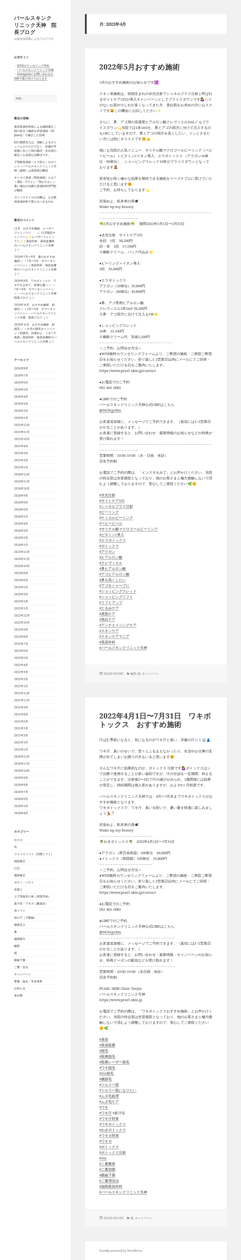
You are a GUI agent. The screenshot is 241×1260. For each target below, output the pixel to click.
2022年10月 (22, 622)
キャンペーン (22, 974)
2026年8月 (21, 368)
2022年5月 (21, 658)
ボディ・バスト (24, 882)
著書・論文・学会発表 (28, 981)
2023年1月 (21, 608)
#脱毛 (103, 1050)
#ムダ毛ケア (109, 1101)
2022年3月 (21, 672)
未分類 (18, 995)
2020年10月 (22, 771)
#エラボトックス (112, 540)
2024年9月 (21, 495)
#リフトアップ (110, 602)
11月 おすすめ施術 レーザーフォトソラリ (34, 230)
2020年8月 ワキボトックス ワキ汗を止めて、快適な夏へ (35, 283)
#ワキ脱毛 (107, 1067)
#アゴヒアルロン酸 (114, 574)
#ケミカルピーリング (116, 517)
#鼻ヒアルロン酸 (112, 568)
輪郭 (17, 946)
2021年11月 (22, 700)
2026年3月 (21, 404)
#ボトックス (109, 545)
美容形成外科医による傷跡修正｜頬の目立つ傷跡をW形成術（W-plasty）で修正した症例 (35, 131)
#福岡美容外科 (110, 1186)
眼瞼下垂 (19, 960)
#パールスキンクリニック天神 (123, 647)
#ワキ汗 (105, 1112)
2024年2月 (21, 538)
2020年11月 (22, 764)
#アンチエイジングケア (118, 625)
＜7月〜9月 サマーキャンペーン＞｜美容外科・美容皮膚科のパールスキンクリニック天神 (35, 265)
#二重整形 (107, 1163)
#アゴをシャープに (114, 585)
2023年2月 (21, 601)
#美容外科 (107, 642)
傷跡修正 (19, 875)
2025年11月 (22, 432)
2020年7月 (21, 792)
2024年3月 (21, 531)
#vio (103, 1158)
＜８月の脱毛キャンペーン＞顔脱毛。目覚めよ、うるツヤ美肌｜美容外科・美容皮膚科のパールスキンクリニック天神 (35, 335)
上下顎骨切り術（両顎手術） (32, 896)
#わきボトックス (112, 1129)
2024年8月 (21, 502)
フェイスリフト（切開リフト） (34, 854)
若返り (18, 889)
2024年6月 (21, 509)
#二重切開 (107, 1169)
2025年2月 (21, 460)
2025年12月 (22, 425)
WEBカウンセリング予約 (33, 66)
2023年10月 (22, 566)
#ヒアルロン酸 (110, 557)
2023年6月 (21, 580)
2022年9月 (21, 630)
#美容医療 (107, 1045)
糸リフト (19, 911)
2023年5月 (21, 587)
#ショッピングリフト (116, 596)
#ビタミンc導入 (111, 534)
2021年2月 (21, 742)
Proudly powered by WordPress (120, 1251)
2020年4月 (21, 813)
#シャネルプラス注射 (116, 506)
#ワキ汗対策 (109, 1118)
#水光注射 (107, 495)
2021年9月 (21, 707)
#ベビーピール (110, 523)
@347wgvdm (110, 410)
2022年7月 (21, 644)
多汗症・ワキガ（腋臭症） (31, 903)
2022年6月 (21, 651)
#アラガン (107, 551)
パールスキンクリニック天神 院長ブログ (35, 24)
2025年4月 (21, 446)
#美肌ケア (107, 613)
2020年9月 (21, 778)
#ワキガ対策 (109, 1135)
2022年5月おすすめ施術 (139, 67)
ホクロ (18, 840)
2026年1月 (21, 418)
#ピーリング (109, 512)
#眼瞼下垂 (107, 1175)
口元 (17, 868)
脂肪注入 (19, 925)
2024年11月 (22, 481)
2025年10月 (22, 439)
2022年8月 (21, 637)
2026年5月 (21, 389)
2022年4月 (21, 665)
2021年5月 (21, 728)
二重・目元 (21, 967)
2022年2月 (21, 679)
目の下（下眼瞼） (25, 918)
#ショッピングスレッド (118, 591)
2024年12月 (22, 474)
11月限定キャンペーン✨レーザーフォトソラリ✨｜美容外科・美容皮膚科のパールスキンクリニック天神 (35, 239)
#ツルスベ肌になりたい (118, 1090)
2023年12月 (22, 552)
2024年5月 (21, 516)
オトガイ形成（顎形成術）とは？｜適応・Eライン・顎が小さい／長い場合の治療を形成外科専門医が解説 (35, 183)
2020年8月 (21, 785)
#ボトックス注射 (112, 1152)
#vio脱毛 (106, 1073)
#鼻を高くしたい (112, 579)
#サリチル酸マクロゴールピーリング (128, 528)
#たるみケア (109, 608)
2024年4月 (21, 524)
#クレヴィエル (110, 562)
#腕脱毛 (105, 1079)
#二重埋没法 (109, 1180)
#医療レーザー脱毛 (114, 1062)
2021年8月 (21, 714)
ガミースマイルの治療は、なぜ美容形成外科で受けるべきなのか (35, 199)
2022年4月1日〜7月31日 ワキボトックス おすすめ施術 (155, 720)
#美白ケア (107, 619)
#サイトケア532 (112, 500)
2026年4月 (21, 397)
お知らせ (19, 988)
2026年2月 (21, 411)
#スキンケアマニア (114, 636)
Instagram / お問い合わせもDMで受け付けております (33, 76)
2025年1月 (21, 467)
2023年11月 (22, 559)
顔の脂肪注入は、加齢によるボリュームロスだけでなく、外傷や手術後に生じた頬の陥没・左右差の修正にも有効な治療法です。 (35, 148)
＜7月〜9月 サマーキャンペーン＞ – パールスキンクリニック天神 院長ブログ (36, 291)
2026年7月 (21, 375)
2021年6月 (21, 721)
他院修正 (19, 861)
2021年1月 (21, 749)
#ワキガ (105, 1141)
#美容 (103, 1039)
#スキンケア (109, 630)
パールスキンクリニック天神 (35, 70)
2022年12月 (22, 615)
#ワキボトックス (112, 1124)
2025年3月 (21, 453)
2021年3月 (21, 735)
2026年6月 (21, 382)
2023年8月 (21, 573)
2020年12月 (22, 756)
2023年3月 (21, 594)
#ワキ (103, 1107)
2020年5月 (21, 806)
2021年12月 (22, 693)
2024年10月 (22, 488)
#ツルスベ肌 (109, 1084)
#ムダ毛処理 (109, 1095)
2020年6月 (21, 799)
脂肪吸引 (19, 939)
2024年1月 (21, 545)
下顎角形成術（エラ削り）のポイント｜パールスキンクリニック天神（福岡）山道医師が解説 (35, 166)
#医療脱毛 (107, 1056)
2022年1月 (21, 686)
